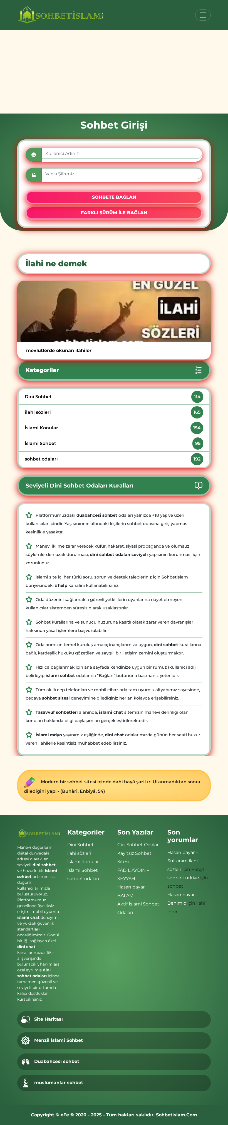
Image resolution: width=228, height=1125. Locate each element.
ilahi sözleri (112, 412)
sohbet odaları (112, 459)
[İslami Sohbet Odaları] (61, 15)
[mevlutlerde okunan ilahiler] (114, 311)
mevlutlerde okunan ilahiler (58, 350)
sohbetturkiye (183, 877)
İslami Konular (112, 427)
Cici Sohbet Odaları (138, 844)
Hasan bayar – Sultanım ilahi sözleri (182, 861)
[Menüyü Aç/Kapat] (203, 15)
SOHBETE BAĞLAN (114, 197)
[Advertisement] (114, 72)
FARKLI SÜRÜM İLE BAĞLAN (114, 212)
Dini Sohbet (112, 396)
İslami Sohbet (112, 443)
